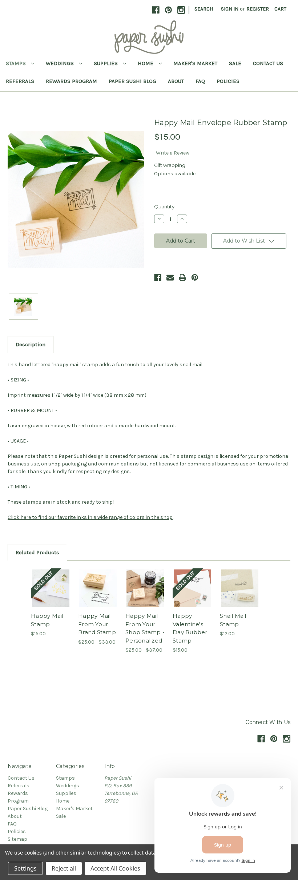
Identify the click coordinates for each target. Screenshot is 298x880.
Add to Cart (240, 597)
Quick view (51, 579)
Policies (228, 81)
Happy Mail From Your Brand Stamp (97, 624)
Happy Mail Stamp (47, 620)
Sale (235, 63)
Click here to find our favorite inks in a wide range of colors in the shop (90, 517)
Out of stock (50, 597)
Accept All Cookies (115, 868)
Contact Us (268, 63)
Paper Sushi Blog (132, 81)
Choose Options (98, 597)
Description (30, 344)
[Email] (170, 277)
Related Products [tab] (37, 552)
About (176, 81)
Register (257, 9)
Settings (25, 868)
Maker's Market (195, 63)
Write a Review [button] (172, 153)
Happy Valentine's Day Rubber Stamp (190, 628)
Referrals (20, 81)
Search (203, 9)
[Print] (182, 277)
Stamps (16, 63)
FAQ (200, 81)
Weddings (60, 63)
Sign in (229, 9)
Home (146, 63)
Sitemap (17, 839)
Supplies (106, 63)
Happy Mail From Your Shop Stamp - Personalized (145, 628)
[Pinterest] (194, 277)
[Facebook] (157, 277)
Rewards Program (71, 81)
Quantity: (165, 206)
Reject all (64, 868)
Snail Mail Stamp (233, 620)
